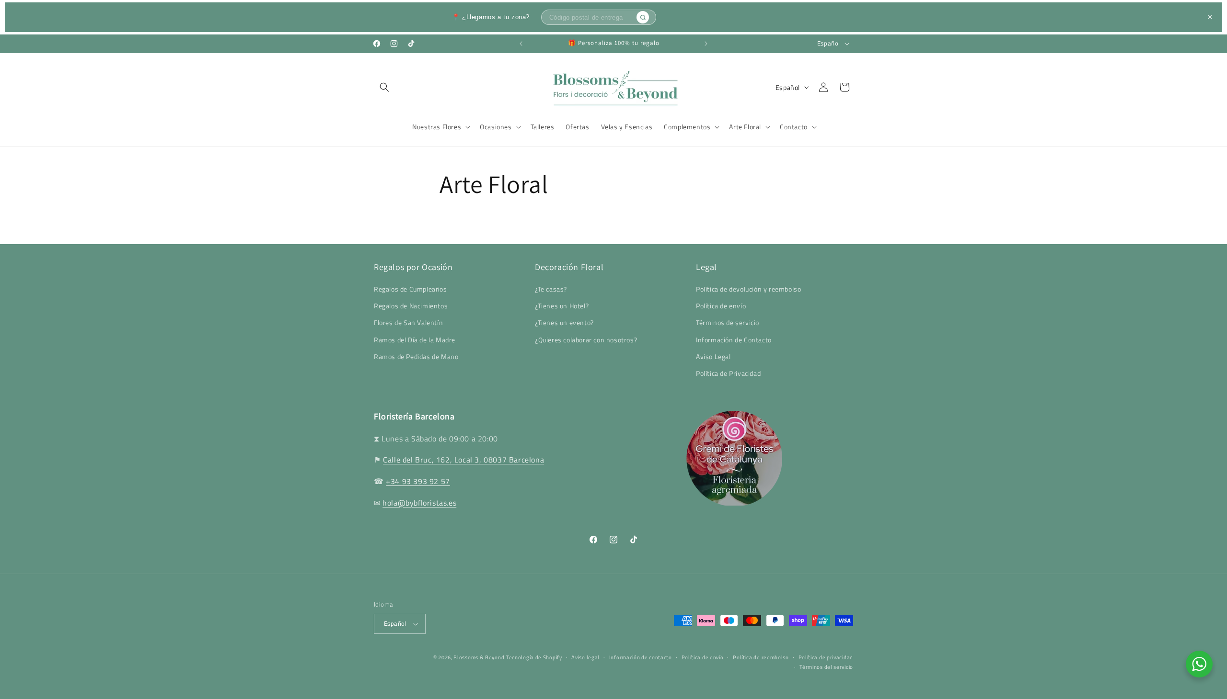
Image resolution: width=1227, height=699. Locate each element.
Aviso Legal (713, 356)
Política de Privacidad (728, 374)
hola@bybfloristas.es (419, 502)
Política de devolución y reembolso (748, 289)
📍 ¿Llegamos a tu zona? (491, 17)
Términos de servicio (727, 323)
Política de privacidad (826, 657)
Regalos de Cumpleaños (410, 289)
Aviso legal (585, 657)
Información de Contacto (734, 340)
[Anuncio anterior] (521, 43)
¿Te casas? (551, 289)
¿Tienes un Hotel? (562, 306)
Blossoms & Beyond (478, 657)
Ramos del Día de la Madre (414, 340)
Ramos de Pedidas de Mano (416, 356)
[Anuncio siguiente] (706, 43)
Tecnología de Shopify (534, 657)
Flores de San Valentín (408, 323)
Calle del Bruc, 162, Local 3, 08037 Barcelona (463, 459)
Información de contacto (640, 657)
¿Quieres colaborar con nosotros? (586, 340)
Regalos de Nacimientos (411, 306)
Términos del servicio (826, 667)
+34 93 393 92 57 (418, 481)
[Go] (643, 17)
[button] (384, 87)
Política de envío (721, 306)
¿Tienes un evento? (564, 323)
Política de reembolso (761, 657)
